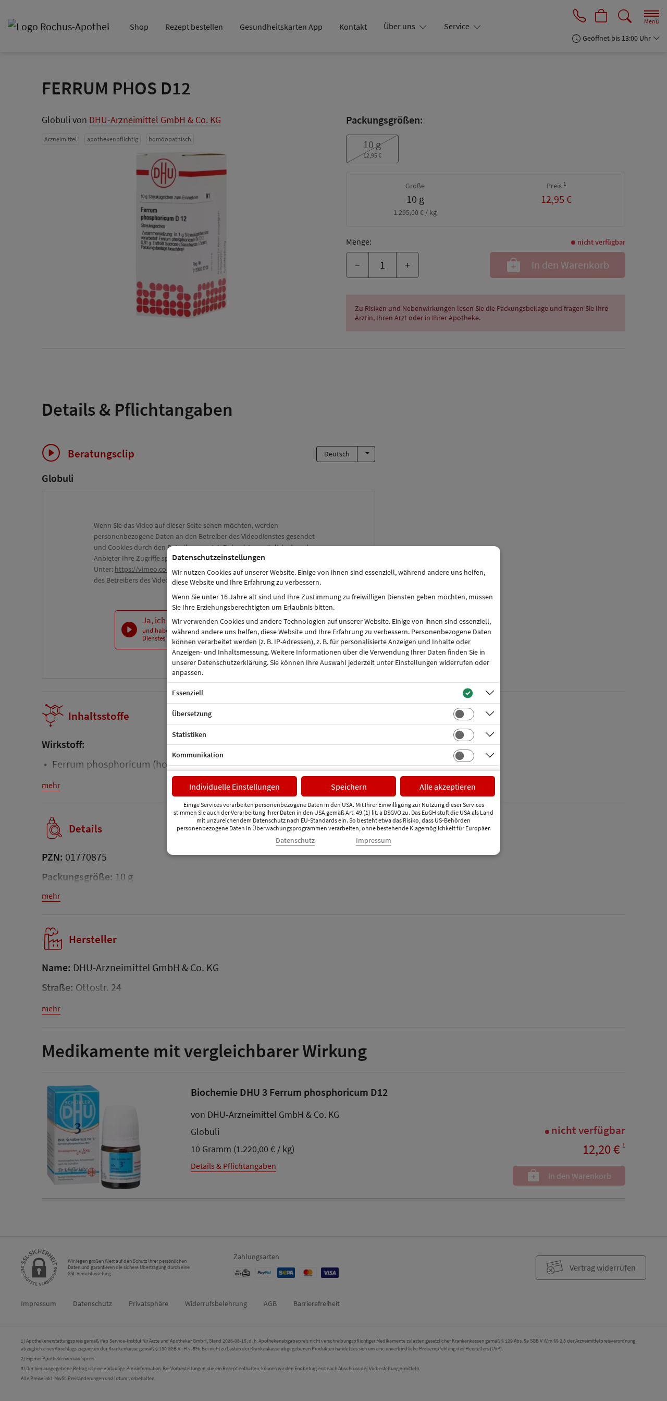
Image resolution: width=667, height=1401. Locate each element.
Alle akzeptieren (447, 786)
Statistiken (189, 734)
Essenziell (187, 692)
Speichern (349, 786)
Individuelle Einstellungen (234, 786)
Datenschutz (295, 840)
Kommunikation (198, 754)
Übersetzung (192, 713)
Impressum (373, 840)
